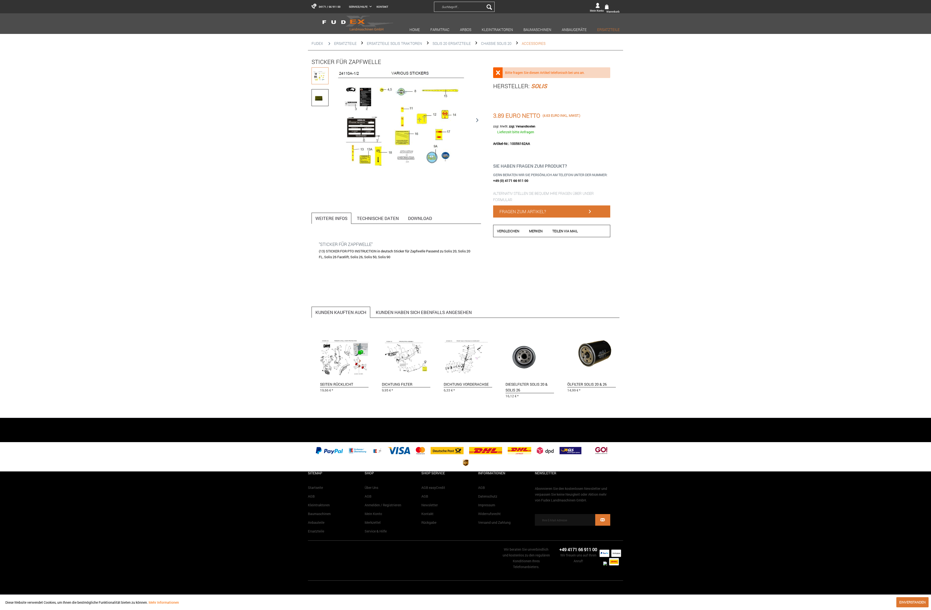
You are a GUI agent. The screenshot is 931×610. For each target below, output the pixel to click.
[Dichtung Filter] (406, 356)
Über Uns (371, 487)
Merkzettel (373, 522)
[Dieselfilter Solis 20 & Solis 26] (530, 356)
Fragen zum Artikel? (522, 211)
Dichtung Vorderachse (466, 384)
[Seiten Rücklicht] (344, 356)
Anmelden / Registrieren (383, 505)
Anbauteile (316, 522)
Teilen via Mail (565, 231)
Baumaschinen (319, 513)
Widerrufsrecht (489, 513)
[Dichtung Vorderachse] (468, 356)
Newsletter (429, 505)
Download (420, 218)
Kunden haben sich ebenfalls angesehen (424, 312)
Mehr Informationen (164, 602)
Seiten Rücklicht (336, 384)
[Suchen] (489, 7)
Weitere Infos (331, 218)
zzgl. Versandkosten (522, 126)
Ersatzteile (316, 531)
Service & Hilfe (376, 531)
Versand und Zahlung (494, 522)
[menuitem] (497, 6)
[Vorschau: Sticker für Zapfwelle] (320, 75)
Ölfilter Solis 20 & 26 (587, 384)
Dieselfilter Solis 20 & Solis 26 (526, 387)
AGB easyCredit (433, 487)
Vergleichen (508, 231)
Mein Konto (373, 513)
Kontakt (382, 6)
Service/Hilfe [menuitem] (358, 6)
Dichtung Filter (397, 384)
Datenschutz (487, 496)
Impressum (486, 505)
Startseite (315, 487)
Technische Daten (378, 218)
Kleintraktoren (319, 505)
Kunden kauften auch (340, 312)
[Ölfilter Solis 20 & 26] (591, 356)
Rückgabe (428, 522)
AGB (311, 496)
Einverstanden (912, 602)
